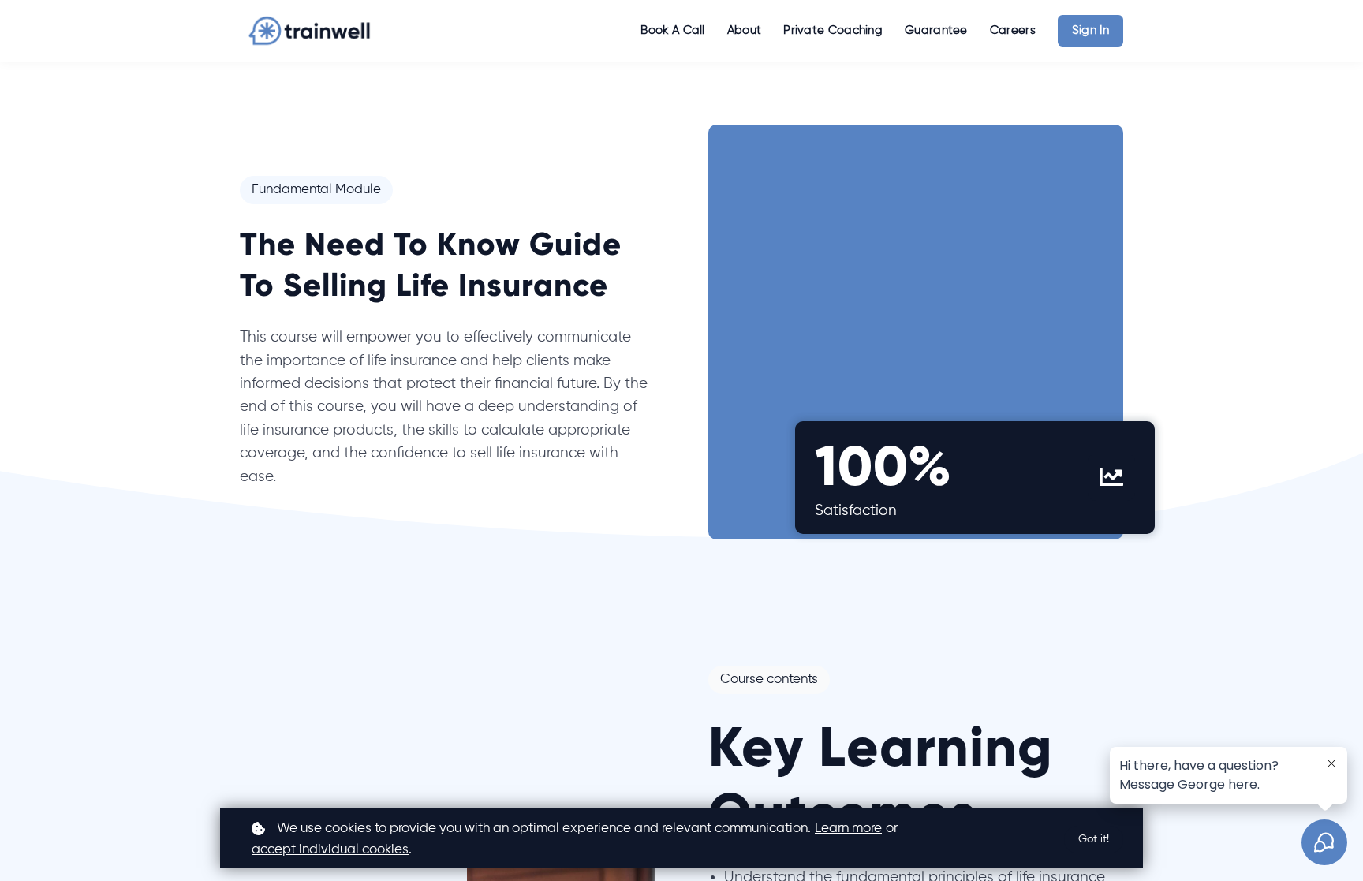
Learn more (848, 828)
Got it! (1093, 839)
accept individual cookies (330, 850)
